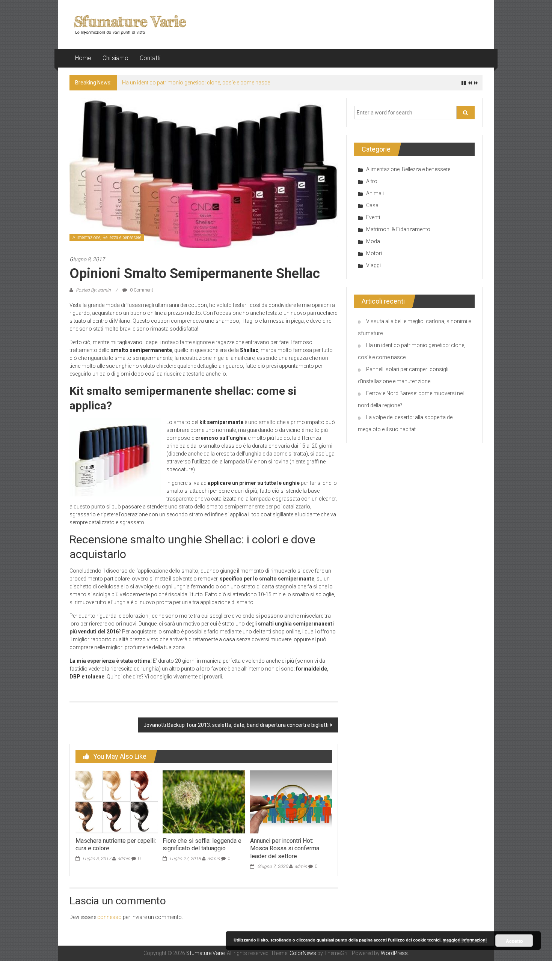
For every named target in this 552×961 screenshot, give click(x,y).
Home (83, 58)
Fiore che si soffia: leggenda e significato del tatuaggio (202, 844)
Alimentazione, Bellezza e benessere (106, 237)
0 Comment (141, 290)
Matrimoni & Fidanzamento (398, 229)
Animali (375, 193)
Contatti (150, 58)
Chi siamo (115, 58)
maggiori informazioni (465, 940)
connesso (109, 917)
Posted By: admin (93, 290)
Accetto (514, 940)
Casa (372, 205)
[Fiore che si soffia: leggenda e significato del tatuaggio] (203, 802)
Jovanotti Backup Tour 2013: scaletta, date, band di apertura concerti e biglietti (236, 725)
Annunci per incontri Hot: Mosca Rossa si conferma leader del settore (284, 848)
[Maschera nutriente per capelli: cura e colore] (116, 802)
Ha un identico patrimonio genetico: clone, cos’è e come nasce (196, 83)
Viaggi (373, 265)
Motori (374, 253)
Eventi (373, 217)
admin (124, 858)
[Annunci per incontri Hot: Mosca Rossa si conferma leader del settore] (291, 802)
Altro (371, 181)
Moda (373, 241)
